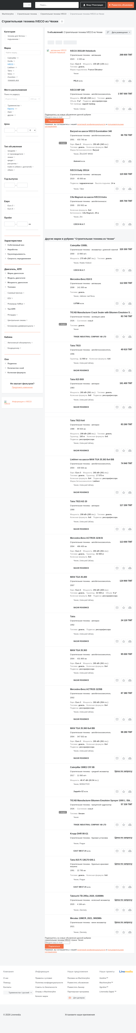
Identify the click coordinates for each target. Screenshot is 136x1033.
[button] (123, 80)
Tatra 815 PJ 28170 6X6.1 (82, 860)
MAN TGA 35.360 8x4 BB (82, 728)
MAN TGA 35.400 (78, 577)
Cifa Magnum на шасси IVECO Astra (88, 197)
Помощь (7, 983)
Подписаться (54, 121)
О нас (5, 978)
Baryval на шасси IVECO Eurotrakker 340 (91, 131)
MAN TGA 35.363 (78, 650)
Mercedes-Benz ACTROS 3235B (86, 689)
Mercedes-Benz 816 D (81, 279)
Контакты (7, 987)
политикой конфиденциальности (91, 124)
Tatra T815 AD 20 (78, 501)
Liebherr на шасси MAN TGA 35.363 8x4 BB (92, 459)
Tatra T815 (75, 345)
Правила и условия (43, 978)
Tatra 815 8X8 (77, 379)
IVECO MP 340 (77, 90)
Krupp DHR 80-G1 (79, 833)
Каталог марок (41, 996)
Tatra (72, 616)
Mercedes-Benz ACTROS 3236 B (86, 538)
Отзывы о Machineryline (45, 992)
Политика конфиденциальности (49, 983)
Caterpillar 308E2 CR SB (82, 767)
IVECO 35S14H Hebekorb (83, 51)
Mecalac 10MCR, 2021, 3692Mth (86, 918)
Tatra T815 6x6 (77, 420)
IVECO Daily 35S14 (79, 170)
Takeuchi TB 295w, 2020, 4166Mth (87, 896)
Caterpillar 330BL (79, 245)
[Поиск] (37, 5)
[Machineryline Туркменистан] (11, 5)
